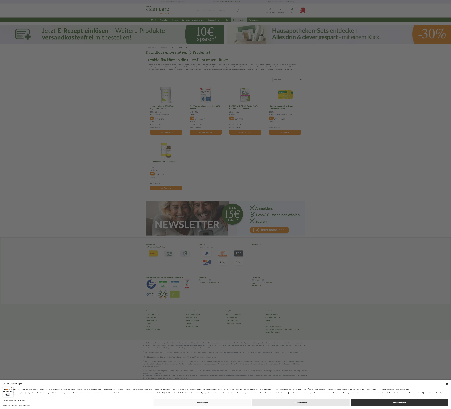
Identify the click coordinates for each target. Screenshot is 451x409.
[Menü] (11, 388)
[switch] (8, 394)
